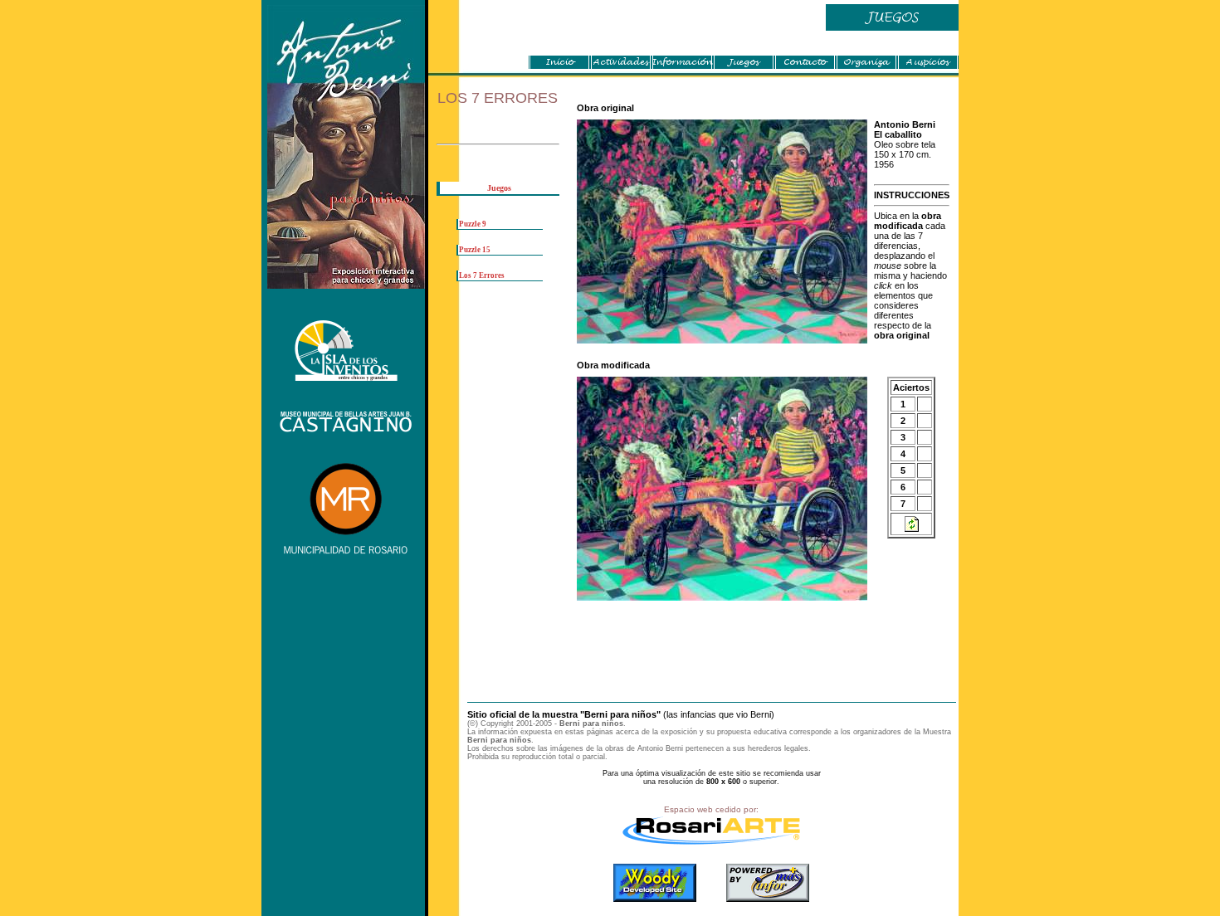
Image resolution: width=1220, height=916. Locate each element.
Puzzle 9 (472, 224)
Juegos (499, 187)
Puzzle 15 (474, 250)
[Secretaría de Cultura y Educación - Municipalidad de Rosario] (346, 555)
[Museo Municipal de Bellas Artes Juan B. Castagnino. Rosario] (346, 431)
